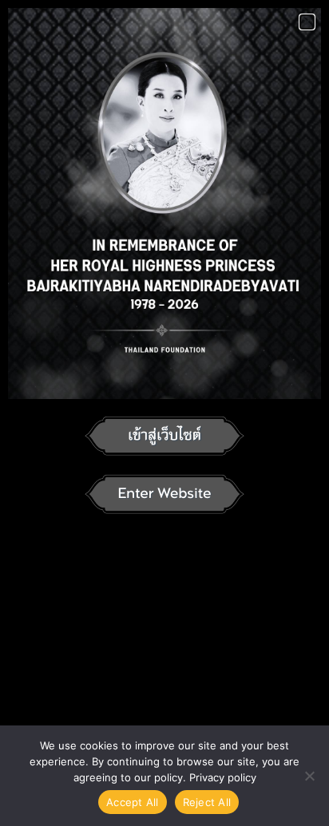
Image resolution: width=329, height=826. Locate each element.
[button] (307, 22)
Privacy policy (222, 777)
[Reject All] (309, 776)
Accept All (132, 802)
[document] (164, 413)
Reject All (207, 802)
